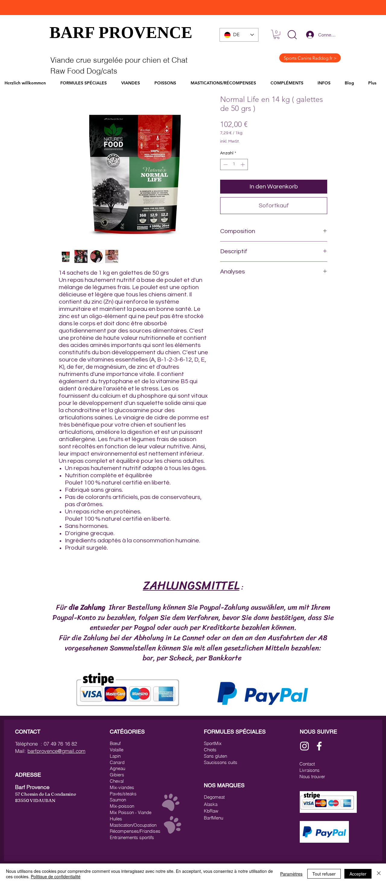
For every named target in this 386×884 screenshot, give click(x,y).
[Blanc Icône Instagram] (304, 746)
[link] (276, 34)
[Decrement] (225, 164)
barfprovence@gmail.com (56, 751)
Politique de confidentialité (56, 876)
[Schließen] (378, 873)
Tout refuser (324, 874)
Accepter (358, 874)
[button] (292, 34)
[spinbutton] (234, 164)
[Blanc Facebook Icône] (319, 746)
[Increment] (243, 164)
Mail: (21, 751)
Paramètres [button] (291, 874)
